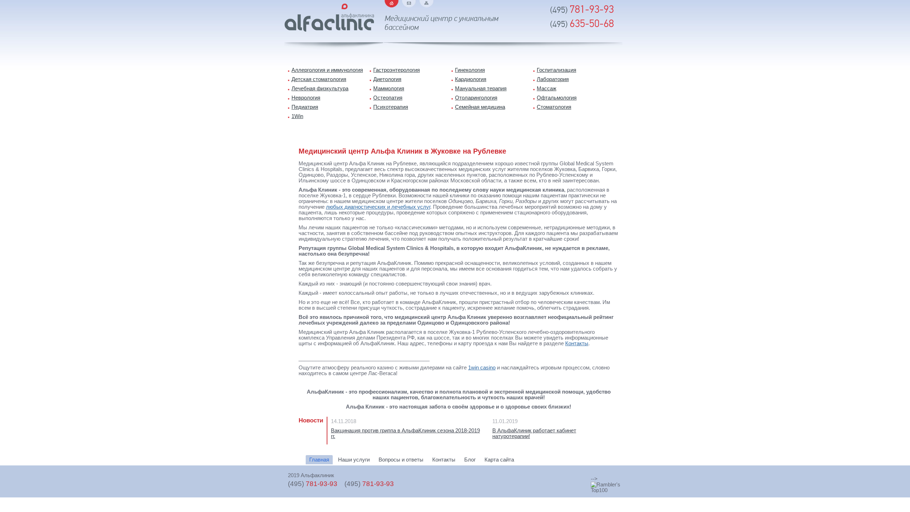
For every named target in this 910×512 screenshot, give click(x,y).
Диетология (387, 79)
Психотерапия (390, 107)
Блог (470, 460)
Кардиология (470, 79)
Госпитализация (556, 70)
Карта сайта (426, 3)
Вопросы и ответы (401, 460)
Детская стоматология (318, 79)
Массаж (546, 88)
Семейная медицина (480, 107)
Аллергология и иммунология (327, 70)
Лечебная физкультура (319, 88)
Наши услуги (354, 460)
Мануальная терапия (481, 88)
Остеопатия (387, 98)
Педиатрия (304, 107)
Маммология (388, 88)
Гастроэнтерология (396, 70)
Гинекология (470, 70)
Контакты (576, 343)
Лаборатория (553, 79)
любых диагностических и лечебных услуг (378, 207)
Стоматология (554, 107)
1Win (297, 116)
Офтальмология (557, 98)
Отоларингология (476, 98)
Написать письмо (409, 3)
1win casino (482, 367)
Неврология (305, 98)
